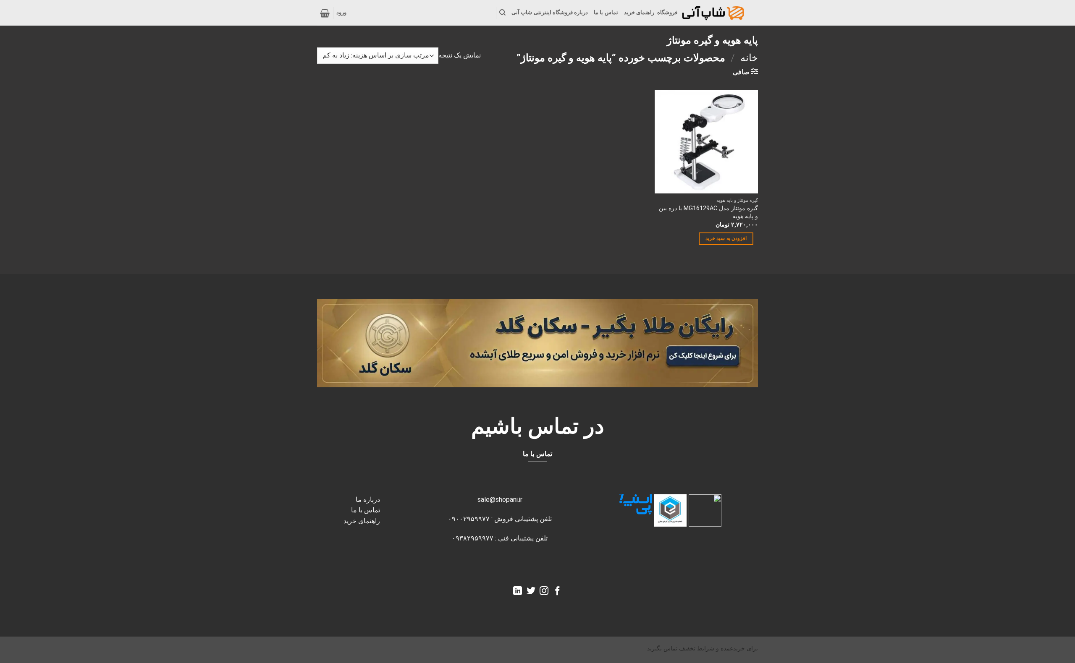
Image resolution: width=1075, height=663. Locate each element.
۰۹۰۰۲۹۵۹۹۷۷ (469, 519)
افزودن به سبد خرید (726, 238)
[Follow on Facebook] (557, 591)
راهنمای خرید (639, 12)
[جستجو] (502, 13)
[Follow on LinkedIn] (517, 591)
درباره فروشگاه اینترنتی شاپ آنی (549, 12)
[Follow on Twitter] (531, 591)
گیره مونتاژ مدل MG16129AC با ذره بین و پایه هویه (708, 212)
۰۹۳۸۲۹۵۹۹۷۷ (472, 538)
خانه (749, 58)
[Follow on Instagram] (544, 591)
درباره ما (368, 500)
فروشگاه (667, 12)
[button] (341, 12)
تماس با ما (606, 12)
